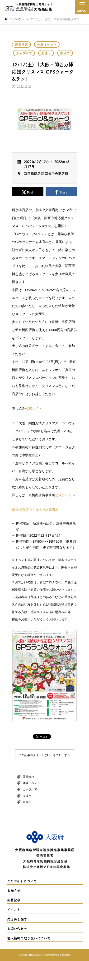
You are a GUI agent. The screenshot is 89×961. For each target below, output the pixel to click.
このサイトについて (22, 881)
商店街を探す (17, 919)
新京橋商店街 (34, 173)
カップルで (24, 53)
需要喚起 (21, 44)
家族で (65, 53)
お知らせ (13, 890)
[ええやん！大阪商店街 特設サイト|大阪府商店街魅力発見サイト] (28, 7)
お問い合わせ (17, 928)
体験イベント (47, 44)
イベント (13, 909)
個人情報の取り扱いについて (28, 938)
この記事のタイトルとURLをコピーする (44, 755)
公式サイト (33, 408)
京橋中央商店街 (56, 173)
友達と (46, 53)
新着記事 (13, 900)
